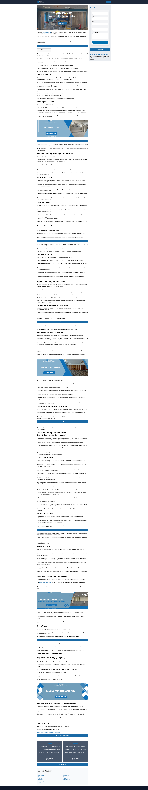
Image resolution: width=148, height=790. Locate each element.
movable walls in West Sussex (45, 582)
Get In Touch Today (62, 45)
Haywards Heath (66, 779)
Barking (58, 732)
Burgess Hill (65, 778)
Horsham (65, 776)
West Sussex (46, 732)
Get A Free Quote (62, 764)
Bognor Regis (40, 732)
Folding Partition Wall (46, 32)
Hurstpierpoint (66, 775)
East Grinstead (66, 781)
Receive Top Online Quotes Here (62, 735)
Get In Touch (100, 49)
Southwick (65, 774)
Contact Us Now (62, 529)
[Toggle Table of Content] (48, 50)
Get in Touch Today (62, 241)
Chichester (40, 779)
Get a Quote (61, 23)
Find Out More (62, 421)
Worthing (51, 732)
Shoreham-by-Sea (42, 781)
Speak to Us (62, 321)
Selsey (39, 782)
